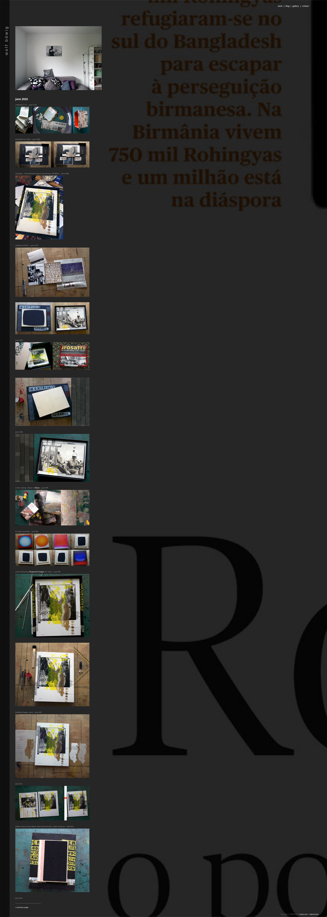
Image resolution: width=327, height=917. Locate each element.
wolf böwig (6, 40)
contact (305, 6)
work (280, 6)
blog (287, 6)
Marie (37, 488)
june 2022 (21, 99)
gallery (296, 6)
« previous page (21, 907)
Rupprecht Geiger (37, 572)
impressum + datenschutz (309, 914)
